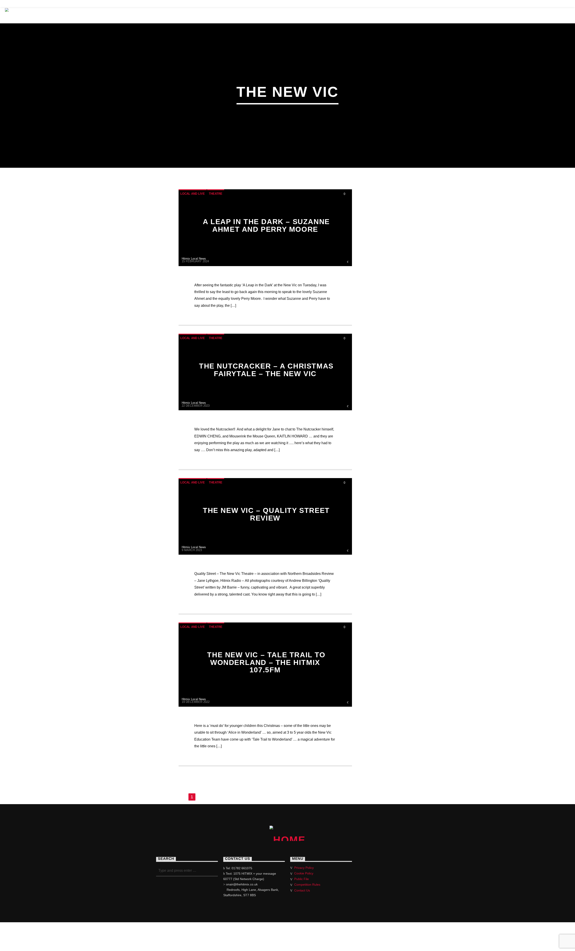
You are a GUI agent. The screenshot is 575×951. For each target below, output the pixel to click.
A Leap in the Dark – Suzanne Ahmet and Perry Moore (266, 225)
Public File (301, 879)
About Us (379, 16)
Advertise (345, 16)
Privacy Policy (304, 867)
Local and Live (192, 193)
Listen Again (306, 16)
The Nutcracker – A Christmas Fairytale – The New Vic (266, 370)
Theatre (235, 16)
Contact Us (415, 16)
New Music (269, 16)
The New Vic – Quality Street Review (266, 514)
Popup (545, 16)
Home (50, 16)
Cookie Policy (303, 873)
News (172, 16)
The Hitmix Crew (87, 16)
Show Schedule (135, 16)
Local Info (202, 16)
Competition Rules (307, 884)
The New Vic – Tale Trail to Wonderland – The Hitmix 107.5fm (266, 662)
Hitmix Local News (194, 258)
